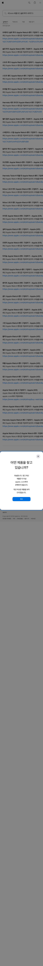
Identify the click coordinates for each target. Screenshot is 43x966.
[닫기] (38, 456)
